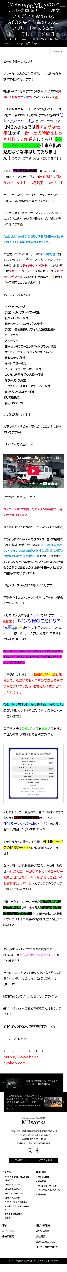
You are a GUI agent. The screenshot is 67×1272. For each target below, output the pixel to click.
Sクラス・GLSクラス (13, 1198)
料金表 (8, 1218)
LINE (57, 1267)
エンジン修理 (43, 1177)
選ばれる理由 (43, 1225)
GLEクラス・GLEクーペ (14, 1193)
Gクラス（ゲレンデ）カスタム (16, 1202)
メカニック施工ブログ (47, 1247)
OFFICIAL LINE (45, 1160)
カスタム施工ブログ (46, 1242)
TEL (13, 1267)
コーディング (9, 1231)
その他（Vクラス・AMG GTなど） (17, 1208)
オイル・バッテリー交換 (47, 1186)
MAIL (35, 1267)
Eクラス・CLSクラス (13, 1189)
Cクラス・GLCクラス (13, 1185)
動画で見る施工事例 (13, 1214)
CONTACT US (20, 1160)
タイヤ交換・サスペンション (49, 1190)
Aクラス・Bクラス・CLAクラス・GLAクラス (17, 1178)
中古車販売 (8, 1236)
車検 (4, 1225)
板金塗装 (42, 1181)
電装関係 (42, 1194)
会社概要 (40, 1236)
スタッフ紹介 (42, 1231)
